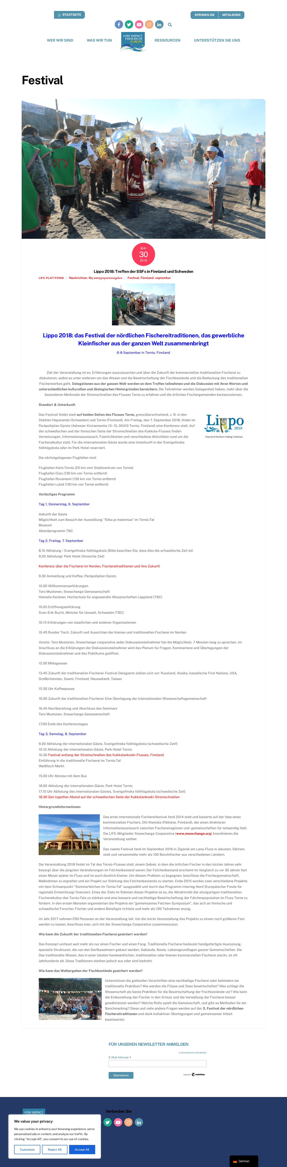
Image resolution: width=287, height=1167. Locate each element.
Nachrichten (78, 278)
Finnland (147, 278)
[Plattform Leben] (133, 42)
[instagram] (149, 24)
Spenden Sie (205, 15)
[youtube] (139, 24)
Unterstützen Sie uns (217, 40)
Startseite (71, 14)
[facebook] (119, 24)
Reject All (55, 1149)
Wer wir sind (60, 40)
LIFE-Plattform (51, 278)
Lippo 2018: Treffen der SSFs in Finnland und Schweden (143, 271)
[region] (54, 1136)
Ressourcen (167, 40)
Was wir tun (99, 40)
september (163, 278)
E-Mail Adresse (120, 1057)
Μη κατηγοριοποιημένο (105, 278)
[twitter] (129, 24)
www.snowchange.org (193, 834)
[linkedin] (159, 24)
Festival (133, 278)
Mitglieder (231, 15)
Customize (27, 1149)
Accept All (82, 1149)
